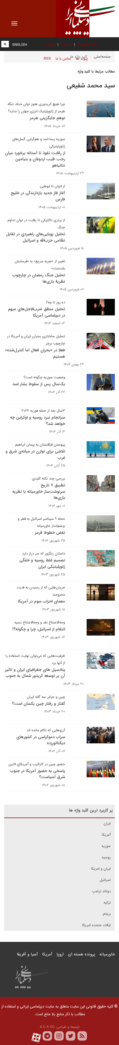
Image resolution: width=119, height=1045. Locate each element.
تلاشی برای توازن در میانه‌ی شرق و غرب (35, 454)
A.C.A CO (47, 1027)
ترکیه (107, 902)
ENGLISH (19, 45)
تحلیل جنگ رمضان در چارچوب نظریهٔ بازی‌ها (38, 278)
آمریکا (106, 835)
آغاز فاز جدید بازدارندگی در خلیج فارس (38, 196)
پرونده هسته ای (81, 954)
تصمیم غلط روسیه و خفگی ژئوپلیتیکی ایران (42, 563)
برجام (107, 914)
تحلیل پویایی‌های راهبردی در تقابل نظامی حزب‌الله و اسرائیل (35, 237)
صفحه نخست (86, 44)
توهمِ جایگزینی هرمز (47, 118)
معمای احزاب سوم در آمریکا (41, 601)
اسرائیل (105, 880)
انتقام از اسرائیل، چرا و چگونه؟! (38, 629)
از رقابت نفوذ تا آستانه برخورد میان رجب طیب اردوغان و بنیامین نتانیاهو (35, 159)
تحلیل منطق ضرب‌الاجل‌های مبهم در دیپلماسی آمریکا (36, 312)
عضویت (49, 44)
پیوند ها (82, 58)
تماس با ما (63, 58)
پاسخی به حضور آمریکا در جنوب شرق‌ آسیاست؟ (37, 774)
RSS (47, 58)
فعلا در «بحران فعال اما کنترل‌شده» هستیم (35, 353)
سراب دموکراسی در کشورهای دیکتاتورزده (40, 740)
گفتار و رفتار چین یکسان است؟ (38, 703)
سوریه (106, 846)
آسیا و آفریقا (27, 954)
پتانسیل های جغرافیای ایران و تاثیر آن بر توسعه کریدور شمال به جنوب (35, 672)
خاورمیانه (107, 954)
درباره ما (66, 44)
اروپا (60, 954)
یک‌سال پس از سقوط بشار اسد (38, 384)
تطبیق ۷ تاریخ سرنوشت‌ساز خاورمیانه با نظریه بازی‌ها (38, 491)
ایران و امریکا (101, 869)
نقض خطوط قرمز (50, 532)
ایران (107, 823)
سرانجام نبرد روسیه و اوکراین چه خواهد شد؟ (37, 420)
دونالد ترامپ (101, 891)
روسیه (106, 857)
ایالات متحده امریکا (96, 925)
